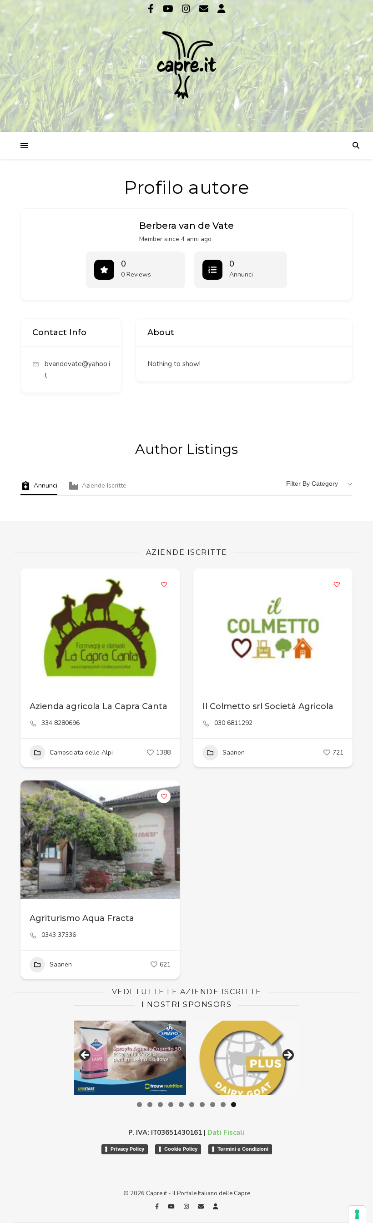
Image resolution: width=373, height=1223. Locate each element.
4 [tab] (170, 1104)
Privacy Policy (127, 1149)
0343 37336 (58, 935)
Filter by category (312, 483)
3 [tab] (160, 1104)
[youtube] (169, 9)
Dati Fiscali (226, 1132)
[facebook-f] (152, 9)
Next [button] (287, 1055)
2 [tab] (149, 1104)
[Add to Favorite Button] (164, 584)
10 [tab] (233, 1104)
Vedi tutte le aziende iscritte (187, 991)
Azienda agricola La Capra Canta (98, 706)
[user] (221, 9)
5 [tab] (181, 1104)
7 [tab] (202, 1104)
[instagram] (187, 9)
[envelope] (205, 9)
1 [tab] (139, 1104)
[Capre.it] (186, 65)
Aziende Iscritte (104, 485)
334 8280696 (60, 723)
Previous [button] (85, 1055)
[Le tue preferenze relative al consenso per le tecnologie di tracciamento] (357, 1214)
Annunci (45, 485)
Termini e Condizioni (242, 1149)
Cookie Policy (180, 1149)
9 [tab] (223, 1104)
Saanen (233, 752)
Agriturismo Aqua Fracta (82, 918)
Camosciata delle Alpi (81, 752)
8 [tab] (212, 1104)
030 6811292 (233, 723)
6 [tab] (191, 1104)
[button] (205, 627)
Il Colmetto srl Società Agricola (267, 706)
